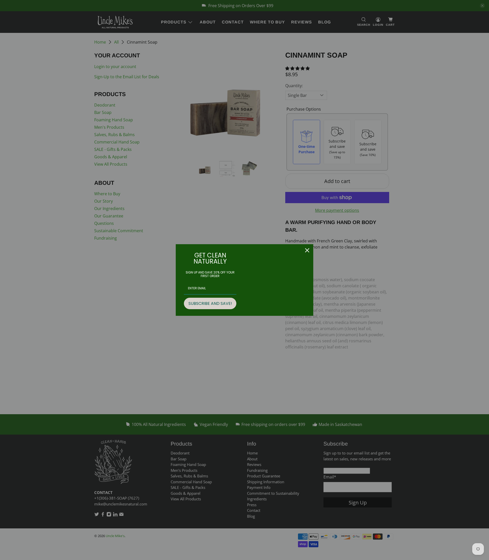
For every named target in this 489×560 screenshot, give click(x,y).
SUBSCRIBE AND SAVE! (210, 303)
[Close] (307, 250)
